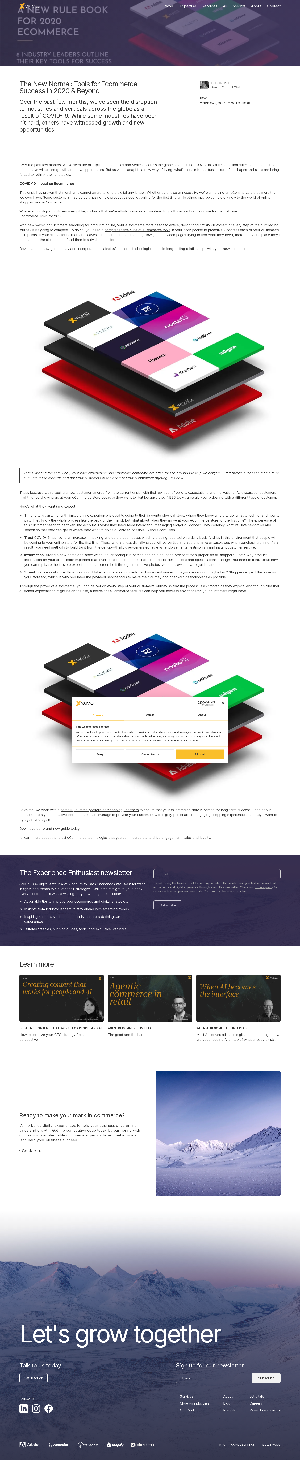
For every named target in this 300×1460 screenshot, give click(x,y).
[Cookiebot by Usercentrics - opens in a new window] (200, 703)
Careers (255, 1403)
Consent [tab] (98, 715)
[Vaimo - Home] (29, 6)
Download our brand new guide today (49, 829)
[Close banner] (223, 703)
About (256, 6)
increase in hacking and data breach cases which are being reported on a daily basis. (140, 538)
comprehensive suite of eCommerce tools (137, 230)
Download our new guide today (44, 249)
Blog (226, 1403)
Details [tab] (150, 714)
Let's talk (256, 1396)
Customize (148, 754)
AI (224, 6)
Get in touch (33, 1378)
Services (209, 6)
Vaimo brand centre (265, 1410)
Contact (274, 6)
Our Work (187, 1410)
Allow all (200, 754)
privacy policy (264, 887)
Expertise (188, 6)
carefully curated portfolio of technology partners (100, 810)
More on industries (194, 1403)
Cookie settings (243, 1444)
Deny (100, 754)
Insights (238, 6)
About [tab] (202, 714)
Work (169, 6)
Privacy (221, 1444)
